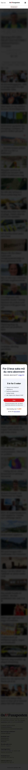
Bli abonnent (14, 7)
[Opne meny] (25, 3)
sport (3, 64)
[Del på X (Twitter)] (14, 56)
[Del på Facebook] (11, 56)
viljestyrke (10, 64)
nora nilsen (6, 62)
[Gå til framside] (14, 3)
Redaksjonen (5, 738)
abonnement (17, 411)
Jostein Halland (5, 733)
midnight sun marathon (18, 62)
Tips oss (3, 2)
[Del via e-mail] (16, 56)
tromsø (17, 64)
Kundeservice (5, 740)
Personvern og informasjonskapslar (12, 728)
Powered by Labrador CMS (14, 767)
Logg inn (14, 375)
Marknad (3, 741)
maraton (23, 64)
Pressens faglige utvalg (8, 725)
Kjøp (14, 400)
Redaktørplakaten (6, 727)
